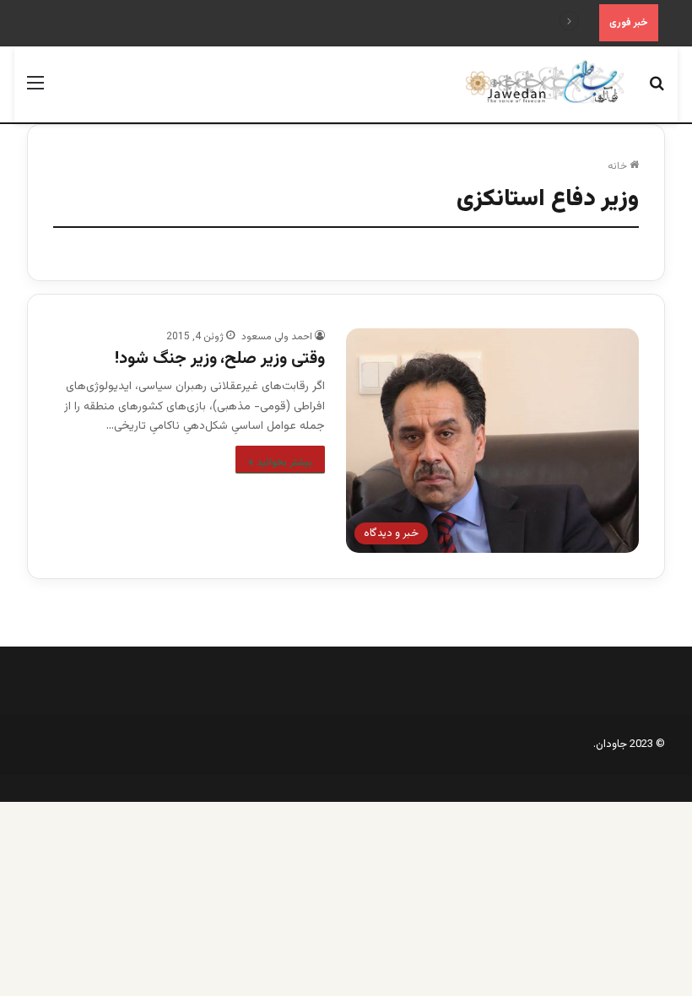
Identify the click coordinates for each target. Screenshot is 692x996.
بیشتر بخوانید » (280, 462)
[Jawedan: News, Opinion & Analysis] (545, 82)
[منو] (35, 91)
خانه (619, 166)
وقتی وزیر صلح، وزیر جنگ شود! (220, 358)
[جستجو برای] (656, 91)
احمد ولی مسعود (276, 336)
